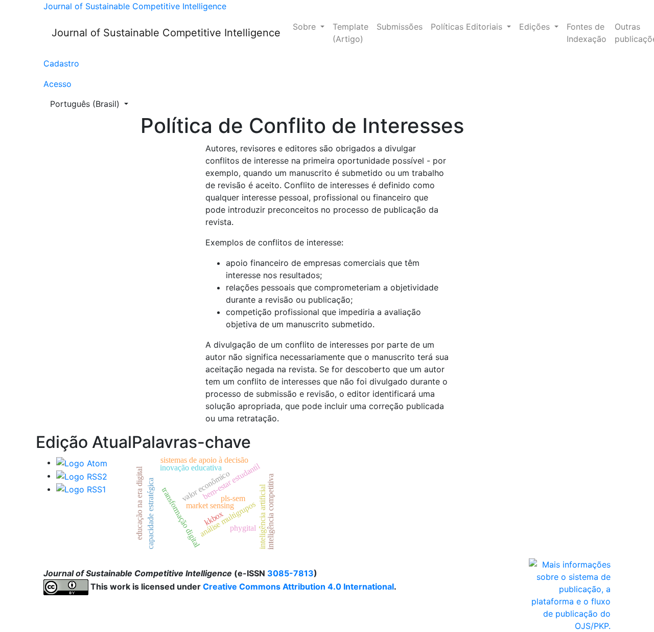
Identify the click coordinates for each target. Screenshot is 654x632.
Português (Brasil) (92, 103)
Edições (535, 26)
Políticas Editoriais (468, 26)
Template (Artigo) (350, 32)
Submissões (400, 26)
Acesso (57, 84)
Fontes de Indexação (586, 32)
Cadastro (61, 63)
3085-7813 (290, 573)
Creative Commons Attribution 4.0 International (298, 586)
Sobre (305, 26)
